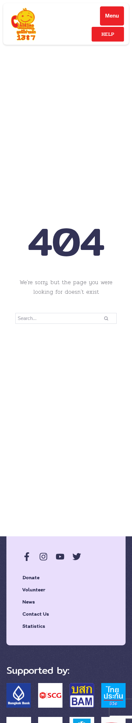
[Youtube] (60, 556)
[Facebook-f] (26, 556)
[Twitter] (76, 556)
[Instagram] (43, 556)
